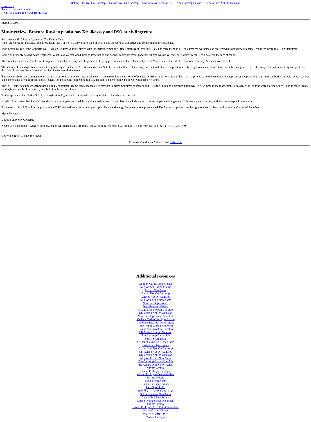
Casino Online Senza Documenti (155, 400)
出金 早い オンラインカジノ (155, 390)
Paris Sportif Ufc (155, 387)
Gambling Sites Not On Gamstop (155, 322)
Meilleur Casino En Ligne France (156, 319)
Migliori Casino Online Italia (155, 283)
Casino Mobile (155, 377)
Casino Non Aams (155, 290)
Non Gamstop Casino (155, 306)
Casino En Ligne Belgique (155, 371)
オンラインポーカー (155, 413)
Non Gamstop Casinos (189, 2)
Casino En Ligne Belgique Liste (155, 374)
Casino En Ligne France (155, 345)
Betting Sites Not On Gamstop (88, 2)
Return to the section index (16, 9)
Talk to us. (176, 142)
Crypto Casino (155, 367)
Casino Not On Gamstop (155, 293)
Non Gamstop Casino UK (155, 335)
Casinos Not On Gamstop (124, 2)
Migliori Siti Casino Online (155, 286)
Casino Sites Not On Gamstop (223, 2)
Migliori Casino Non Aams (155, 299)
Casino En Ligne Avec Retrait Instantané (155, 407)
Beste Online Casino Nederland (155, 325)
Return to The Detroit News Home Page (24, 12)
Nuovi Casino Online (155, 410)
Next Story (7, 6)
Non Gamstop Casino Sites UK (155, 316)
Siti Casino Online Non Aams (155, 364)
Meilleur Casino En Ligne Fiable (155, 341)
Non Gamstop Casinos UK (157, 2)
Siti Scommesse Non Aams (155, 394)
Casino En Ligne (155, 417)
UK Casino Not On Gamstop (155, 312)
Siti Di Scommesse (155, 338)
